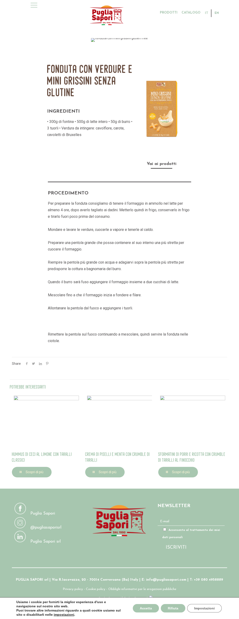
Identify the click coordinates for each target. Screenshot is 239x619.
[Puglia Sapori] (140, 15)
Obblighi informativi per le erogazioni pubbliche (142, 589)
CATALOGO (191, 12)
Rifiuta (173, 608)
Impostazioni (204, 608)
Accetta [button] (146, 608)
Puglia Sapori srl (45, 542)
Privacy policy (73, 589)
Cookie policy (95, 589)
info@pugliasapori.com (166, 580)
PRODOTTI (168, 12)
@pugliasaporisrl (45, 528)
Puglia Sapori (42, 514)
